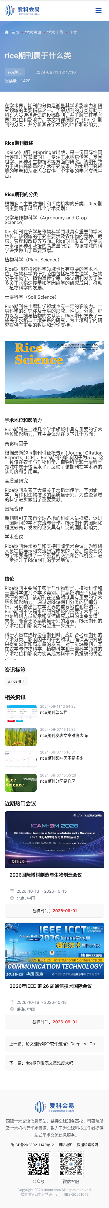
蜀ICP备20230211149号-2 (32, 1145)
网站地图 (65, 1145)
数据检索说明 (87, 1145)
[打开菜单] (98, 10)
